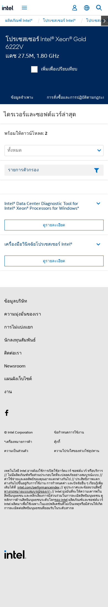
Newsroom (14, 366)
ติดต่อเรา (13, 353)
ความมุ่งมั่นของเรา (22, 314)
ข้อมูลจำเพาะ (22, 97)
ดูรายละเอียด (54, 224)
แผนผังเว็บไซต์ (18, 379)
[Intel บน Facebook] (6, 414)
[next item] (104, 21)
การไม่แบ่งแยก (18, 327)
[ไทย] (87, 7)
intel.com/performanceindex (38, 487)
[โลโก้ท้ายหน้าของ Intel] (15, 554)
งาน (8, 392)
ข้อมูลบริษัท (15, 301)
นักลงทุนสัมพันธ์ (20, 340)
